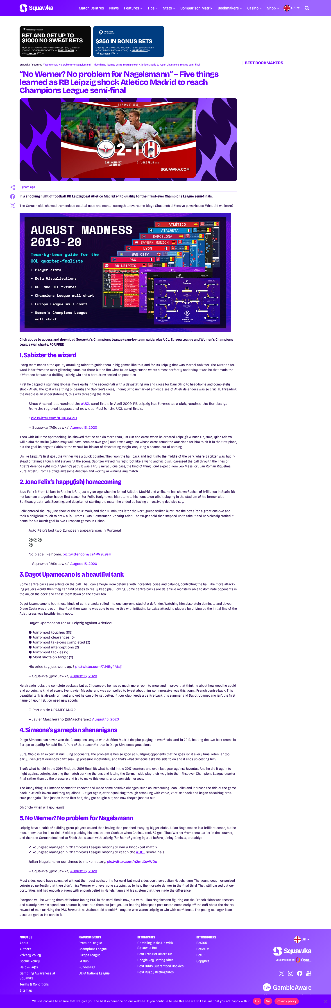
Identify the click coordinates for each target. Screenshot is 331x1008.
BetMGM (202, 949)
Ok (257, 1001)
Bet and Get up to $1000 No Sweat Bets (52, 38)
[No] (325, 1001)
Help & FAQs (29, 967)
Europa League (89, 955)
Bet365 (201, 943)
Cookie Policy (30, 961)
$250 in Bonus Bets (123, 41)
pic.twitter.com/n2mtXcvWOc (132, 861)
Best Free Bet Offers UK (154, 954)
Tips (150, 8)
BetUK (201, 955)
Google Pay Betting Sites (155, 960)
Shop (271, 8)
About (24, 943)
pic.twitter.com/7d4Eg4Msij (98, 666)
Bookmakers (228, 8)
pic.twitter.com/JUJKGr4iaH (54, 418)
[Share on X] (13, 205)
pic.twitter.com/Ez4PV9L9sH (87, 554)
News (114, 8)
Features (131, 8)
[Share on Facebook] (13, 196)
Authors (25, 949)
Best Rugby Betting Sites (155, 972)
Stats (167, 8)
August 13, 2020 (83, 427)
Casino (252, 8)
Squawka (25, 64)
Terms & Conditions (34, 984)
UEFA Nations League (94, 973)
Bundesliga (87, 967)
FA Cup (84, 961)
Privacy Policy (30, 955)
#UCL (85, 403)
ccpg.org (31, 53)
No (268, 1001)
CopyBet (202, 961)
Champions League (93, 949)
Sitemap (26, 990)
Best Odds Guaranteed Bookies (160, 966)
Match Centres (91, 8)
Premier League (90, 943)
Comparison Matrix (196, 8)
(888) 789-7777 (66, 50)
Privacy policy (287, 1001)
